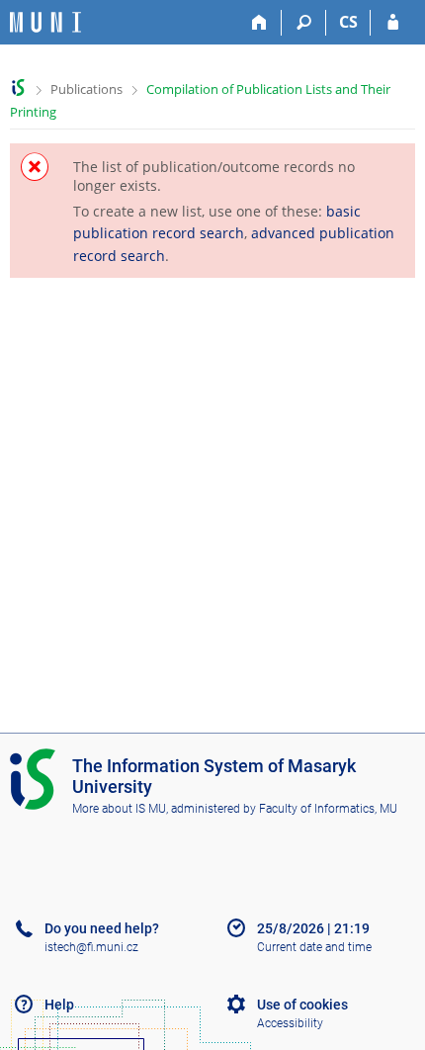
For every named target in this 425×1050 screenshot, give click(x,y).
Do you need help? (101, 928)
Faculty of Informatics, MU (328, 809)
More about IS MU (119, 809)
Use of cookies (302, 1004)
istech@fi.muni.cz (91, 947)
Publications (86, 89)
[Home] (259, 23)
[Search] (304, 23)
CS (348, 22)
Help (59, 1004)
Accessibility (290, 1023)
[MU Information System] (18, 87)
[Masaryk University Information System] (45, 22)
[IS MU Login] (393, 23)
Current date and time (314, 947)
